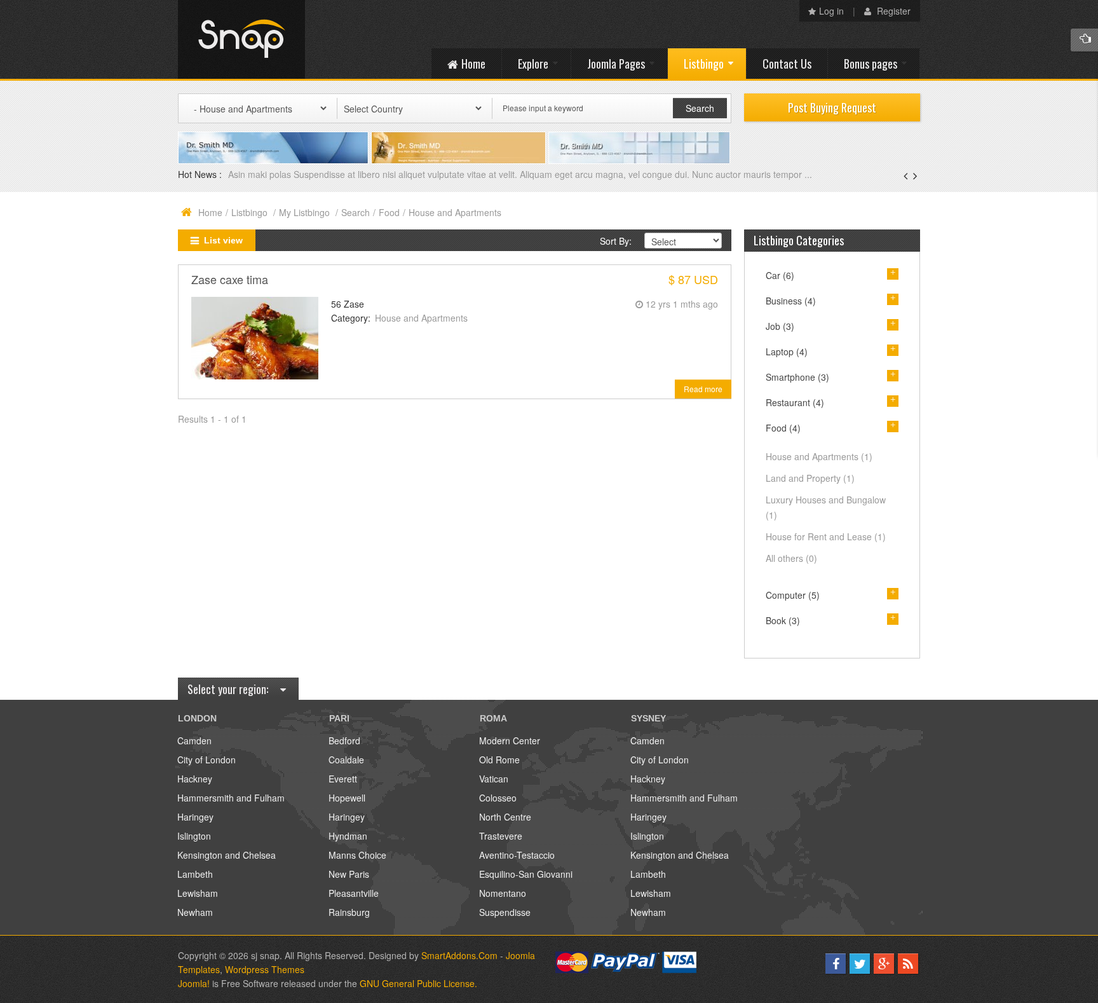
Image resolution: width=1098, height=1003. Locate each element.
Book (783, 620)
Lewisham (197, 893)
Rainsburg (349, 912)
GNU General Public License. (418, 983)
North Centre (505, 816)
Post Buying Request (832, 107)
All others (791, 558)
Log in (831, 10)
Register (892, 10)
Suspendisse (505, 912)
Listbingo (250, 212)
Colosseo (498, 797)
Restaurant (795, 402)
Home (210, 212)
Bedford (344, 740)
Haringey (195, 816)
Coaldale (346, 759)
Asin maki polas (261, 174)
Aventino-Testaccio (517, 855)
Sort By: (616, 241)
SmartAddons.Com (459, 955)
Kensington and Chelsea (226, 855)
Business (791, 300)
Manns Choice (357, 855)
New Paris (349, 874)
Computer (793, 595)
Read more (703, 388)
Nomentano (502, 893)
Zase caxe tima (229, 279)
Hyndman (348, 835)
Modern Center (509, 740)
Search (355, 212)
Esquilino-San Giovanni (526, 874)
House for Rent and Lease (826, 536)
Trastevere (500, 835)
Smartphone (797, 377)
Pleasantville (354, 893)
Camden (194, 740)
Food (389, 212)
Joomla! (194, 983)
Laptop (787, 351)
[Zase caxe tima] (254, 337)
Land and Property (810, 478)
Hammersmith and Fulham (231, 797)
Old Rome (499, 759)
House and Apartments (421, 317)
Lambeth (195, 874)
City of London (206, 759)
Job (780, 326)
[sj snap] (241, 39)
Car (780, 275)
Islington (194, 835)
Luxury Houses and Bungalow (826, 507)
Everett (343, 778)
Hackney (194, 778)
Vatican (493, 778)
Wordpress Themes (264, 969)
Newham (195, 912)
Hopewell (347, 797)
